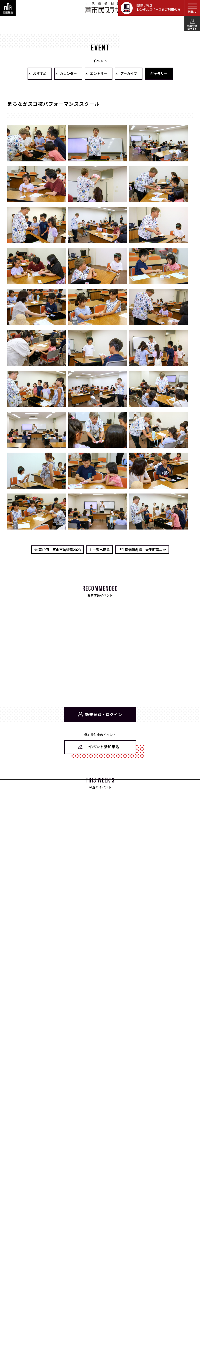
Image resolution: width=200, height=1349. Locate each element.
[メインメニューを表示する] (192, 8)
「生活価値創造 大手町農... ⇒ (142, 549)
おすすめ (40, 73)
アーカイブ (128, 73)
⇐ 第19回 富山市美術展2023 (57, 549)
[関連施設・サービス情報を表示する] (8, 8)
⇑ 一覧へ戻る (99, 549)
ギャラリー (158, 73)
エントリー (98, 73)
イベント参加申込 (103, 746)
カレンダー (68, 73)
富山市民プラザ (102, 7)
